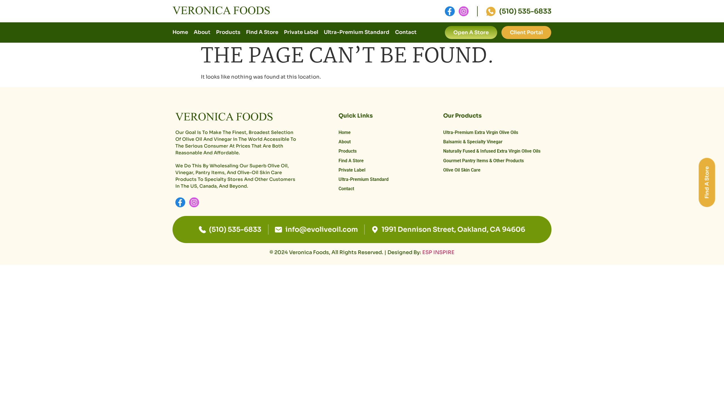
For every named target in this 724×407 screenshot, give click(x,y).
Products (228, 32)
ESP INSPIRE (438, 252)
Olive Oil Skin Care (461, 170)
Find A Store (262, 32)
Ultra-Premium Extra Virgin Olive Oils (480, 132)
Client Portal (526, 32)
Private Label (301, 32)
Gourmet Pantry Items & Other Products (483, 160)
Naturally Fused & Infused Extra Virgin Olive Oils (491, 151)
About (202, 32)
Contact (406, 32)
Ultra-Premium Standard (356, 32)
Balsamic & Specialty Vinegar (473, 141)
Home (180, 32)
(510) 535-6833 (525, 11)
